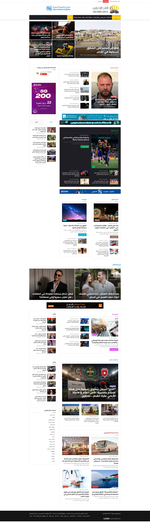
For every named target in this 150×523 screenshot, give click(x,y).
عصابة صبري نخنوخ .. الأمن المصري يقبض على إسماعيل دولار (71, 82)
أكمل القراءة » (85, 146)
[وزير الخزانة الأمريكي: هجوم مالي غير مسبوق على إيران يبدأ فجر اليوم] (40, 30)
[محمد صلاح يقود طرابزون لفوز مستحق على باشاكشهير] (114, 173)
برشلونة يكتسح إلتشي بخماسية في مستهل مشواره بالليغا (76, 138)
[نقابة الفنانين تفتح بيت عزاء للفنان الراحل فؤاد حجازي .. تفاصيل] (51, 369)
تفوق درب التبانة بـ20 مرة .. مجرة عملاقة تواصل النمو (75, 226)
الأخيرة (51, 122)
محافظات (52, 451)
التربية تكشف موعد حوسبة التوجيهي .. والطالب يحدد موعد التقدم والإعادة (104, 341)
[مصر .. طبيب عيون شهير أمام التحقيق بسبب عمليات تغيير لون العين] (82, 251)
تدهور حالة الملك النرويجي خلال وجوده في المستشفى (72, 75)
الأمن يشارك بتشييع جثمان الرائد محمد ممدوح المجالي (39, 151)
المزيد (70, 17)
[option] (75, 39)
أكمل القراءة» (114, 236)
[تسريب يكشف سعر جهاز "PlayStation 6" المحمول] (84, 321)
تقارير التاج (51, 516)
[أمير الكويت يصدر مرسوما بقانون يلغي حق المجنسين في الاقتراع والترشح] (84, 90)
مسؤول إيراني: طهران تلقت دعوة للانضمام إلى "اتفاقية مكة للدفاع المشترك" (102, 244)
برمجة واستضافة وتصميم (115, 518)
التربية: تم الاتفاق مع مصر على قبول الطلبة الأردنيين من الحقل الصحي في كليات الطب (76, 494)
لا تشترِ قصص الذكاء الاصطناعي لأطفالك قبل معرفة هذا (72, 344)
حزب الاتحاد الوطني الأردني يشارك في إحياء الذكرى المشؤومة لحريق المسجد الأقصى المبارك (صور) (39, 159)
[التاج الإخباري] (106, 9)
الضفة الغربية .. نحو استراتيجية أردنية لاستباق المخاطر (39, 350)
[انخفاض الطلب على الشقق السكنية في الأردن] (98, 39)
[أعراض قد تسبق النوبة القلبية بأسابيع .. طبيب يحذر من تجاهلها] (51, 130)
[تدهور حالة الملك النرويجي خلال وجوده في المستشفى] (84, 74)
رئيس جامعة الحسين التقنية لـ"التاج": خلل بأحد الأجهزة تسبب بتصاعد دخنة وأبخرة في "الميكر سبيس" (91, 420)
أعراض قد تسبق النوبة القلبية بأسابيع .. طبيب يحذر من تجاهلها (39, 129)
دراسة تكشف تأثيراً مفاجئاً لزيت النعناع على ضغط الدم (39, 136)
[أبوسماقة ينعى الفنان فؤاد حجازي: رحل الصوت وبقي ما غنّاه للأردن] (51, 376)
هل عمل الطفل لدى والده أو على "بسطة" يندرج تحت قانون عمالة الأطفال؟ (110, 419)
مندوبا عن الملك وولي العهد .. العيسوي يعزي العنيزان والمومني (40, 398)
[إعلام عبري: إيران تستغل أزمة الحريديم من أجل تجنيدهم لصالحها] (84, 106)
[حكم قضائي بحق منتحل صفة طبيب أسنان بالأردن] (63, 30)
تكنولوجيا (53, 432)
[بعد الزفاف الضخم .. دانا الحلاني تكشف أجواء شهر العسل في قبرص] (98, 284)
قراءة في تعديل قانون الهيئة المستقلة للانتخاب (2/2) (39, 342)
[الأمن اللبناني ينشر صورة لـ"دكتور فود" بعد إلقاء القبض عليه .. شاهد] (104, 90)
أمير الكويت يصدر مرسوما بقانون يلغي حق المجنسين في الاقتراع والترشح (71, 91)
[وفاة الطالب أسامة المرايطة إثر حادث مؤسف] (84, 98)
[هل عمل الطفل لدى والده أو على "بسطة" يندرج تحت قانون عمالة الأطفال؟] (109, 409)
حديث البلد (52, 434)
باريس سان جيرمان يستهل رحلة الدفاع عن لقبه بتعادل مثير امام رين (100, 182)
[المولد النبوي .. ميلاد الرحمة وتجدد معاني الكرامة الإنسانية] (51, 328)
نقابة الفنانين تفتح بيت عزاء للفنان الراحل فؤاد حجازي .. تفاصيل (39, 368)
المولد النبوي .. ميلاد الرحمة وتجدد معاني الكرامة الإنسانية (39, 328)
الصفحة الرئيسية (116, 17)
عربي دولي (102, 17)
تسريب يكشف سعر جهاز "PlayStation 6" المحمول (73, 321)
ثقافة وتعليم (52, 429)
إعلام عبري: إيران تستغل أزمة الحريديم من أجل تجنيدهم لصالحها (70, 106)
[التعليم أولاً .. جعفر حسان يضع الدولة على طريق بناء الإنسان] (51, 321)
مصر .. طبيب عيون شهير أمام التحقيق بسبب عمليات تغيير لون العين (70, 252)
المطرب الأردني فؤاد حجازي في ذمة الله (39, 391)
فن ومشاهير (52, 446)
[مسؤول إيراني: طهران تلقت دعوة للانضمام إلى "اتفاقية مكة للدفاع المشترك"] (114, 243)
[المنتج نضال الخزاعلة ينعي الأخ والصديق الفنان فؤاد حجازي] (51, 384)
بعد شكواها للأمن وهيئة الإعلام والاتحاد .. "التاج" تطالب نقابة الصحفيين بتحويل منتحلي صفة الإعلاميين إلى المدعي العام (77, 1)
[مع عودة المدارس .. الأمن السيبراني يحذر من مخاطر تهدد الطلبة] (84, 336)
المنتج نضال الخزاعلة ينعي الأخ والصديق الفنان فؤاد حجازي (39, 384)
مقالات (53, 453)
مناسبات (53, 456)
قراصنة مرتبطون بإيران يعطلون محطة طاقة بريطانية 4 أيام (72, 329)
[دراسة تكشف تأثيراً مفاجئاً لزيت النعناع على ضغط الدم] (51, 137)
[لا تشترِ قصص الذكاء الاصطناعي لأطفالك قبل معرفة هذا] (84, 344)
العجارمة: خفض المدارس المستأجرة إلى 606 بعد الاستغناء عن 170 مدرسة (75, 459)
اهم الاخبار (52, 424)
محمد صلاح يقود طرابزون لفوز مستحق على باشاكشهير (101, 173)
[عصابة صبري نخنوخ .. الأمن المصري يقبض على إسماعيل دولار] (86, 82)
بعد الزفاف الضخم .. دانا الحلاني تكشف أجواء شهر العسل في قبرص (99, 295)
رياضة (83, 17)
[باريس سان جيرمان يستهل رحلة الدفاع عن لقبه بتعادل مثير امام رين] (114, 181)
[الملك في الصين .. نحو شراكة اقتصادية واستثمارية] (51, 336)
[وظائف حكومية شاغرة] (63, 49)
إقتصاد (53, 417)
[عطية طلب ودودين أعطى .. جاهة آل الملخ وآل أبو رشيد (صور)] (51, 144)
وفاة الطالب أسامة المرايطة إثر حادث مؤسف (72, 98)
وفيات (53, 461)
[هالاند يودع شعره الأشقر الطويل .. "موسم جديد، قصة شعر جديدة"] (84, 181)
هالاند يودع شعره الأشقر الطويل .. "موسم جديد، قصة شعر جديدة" (71, 182)
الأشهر (36, 122)
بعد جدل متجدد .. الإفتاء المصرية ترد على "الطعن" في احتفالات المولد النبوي (106, 227)
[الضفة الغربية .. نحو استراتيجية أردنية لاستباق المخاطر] (51, 350)
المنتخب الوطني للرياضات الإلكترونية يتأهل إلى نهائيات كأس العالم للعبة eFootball (70, 174)
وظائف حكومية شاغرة (65, 55)
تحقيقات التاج (89, 17)
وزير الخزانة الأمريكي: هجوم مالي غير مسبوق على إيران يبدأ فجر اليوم (40, 35)
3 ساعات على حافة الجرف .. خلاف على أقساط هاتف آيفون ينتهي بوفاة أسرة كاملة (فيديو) (70, 243)
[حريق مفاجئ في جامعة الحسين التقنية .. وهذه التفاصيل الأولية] (70, 409)
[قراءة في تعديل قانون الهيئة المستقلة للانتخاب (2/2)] (51, 343)
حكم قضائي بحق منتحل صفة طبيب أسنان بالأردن (64, 36)
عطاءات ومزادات (77, 17)
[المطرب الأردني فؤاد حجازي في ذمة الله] (51, 392)
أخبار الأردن (108, 17)
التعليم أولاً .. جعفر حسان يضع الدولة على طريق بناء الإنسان (39, 320)
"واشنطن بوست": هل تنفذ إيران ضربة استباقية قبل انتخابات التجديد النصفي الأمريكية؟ (102, 253)
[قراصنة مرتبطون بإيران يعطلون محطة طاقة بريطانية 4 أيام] (84, 329)
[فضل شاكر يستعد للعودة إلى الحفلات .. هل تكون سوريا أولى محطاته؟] (52, 284)
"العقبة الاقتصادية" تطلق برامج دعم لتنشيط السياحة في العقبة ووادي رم (105, 493)
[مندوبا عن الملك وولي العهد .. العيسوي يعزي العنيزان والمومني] (51, 398)
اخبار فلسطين (51, 419)
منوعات (53, 458)
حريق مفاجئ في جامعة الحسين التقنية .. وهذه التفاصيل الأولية (71, 419)
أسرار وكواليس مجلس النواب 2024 (40, 516)
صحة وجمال (52, 441)
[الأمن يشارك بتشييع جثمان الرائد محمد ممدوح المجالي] (51, 152)
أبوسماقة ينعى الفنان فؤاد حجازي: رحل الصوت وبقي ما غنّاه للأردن (39, 376)
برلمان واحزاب (96, 17)
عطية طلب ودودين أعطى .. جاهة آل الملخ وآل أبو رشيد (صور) (39, 144)
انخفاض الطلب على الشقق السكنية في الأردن (103, 49)
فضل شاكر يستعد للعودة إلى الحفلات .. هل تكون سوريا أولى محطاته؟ (52, 295)
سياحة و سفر (52, 439)
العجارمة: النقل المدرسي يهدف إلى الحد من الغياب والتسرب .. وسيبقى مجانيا (105, 461)
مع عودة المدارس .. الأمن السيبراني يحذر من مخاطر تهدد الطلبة (71, 337)
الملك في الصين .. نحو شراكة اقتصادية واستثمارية (39, 335)
